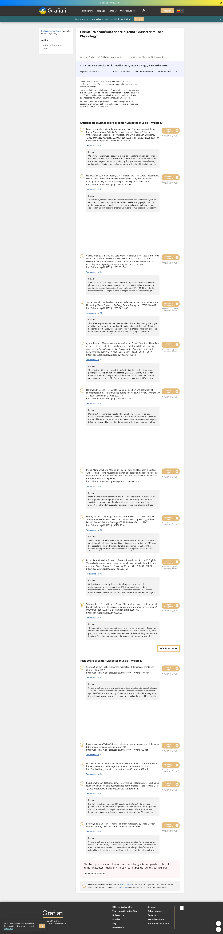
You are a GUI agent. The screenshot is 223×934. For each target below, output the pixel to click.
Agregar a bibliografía (168, 130)
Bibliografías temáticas (51, 31)
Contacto (152, 907)
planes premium (127, 884)
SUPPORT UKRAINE (109, 3)
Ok (42, 926)
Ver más (138, 19)
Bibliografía (87, 10)
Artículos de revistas (52, 45)
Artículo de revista (144, 71)
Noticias (113, 10)
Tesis (45, 48)
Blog (114, 923)
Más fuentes (167, 648)
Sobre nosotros (155, 911)
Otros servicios (127, 10)
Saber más (8, 928)
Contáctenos (122, 887)
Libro (114, 71)
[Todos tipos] (177, 71)
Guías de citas (118, 915)
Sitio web (125, 71)
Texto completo (92, 145)
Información (118, 927)
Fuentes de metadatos (158, 923)
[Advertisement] (56, 95)
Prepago (101, 10)
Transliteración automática (124, 911)
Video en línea (164, 71)
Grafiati (92, 57)
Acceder (167, 11)
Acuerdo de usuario (157, 919)
